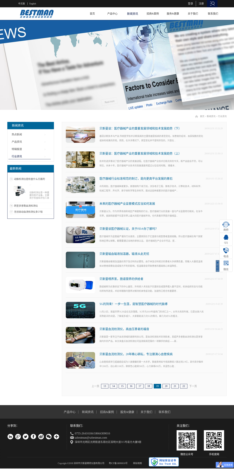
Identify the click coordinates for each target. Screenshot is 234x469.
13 (104, 386)
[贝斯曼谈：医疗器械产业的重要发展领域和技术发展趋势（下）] (80, 127)
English (32, 3)
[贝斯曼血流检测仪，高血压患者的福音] (80, 328)
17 (140, 386)
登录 (190, 3)
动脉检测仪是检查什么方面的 (29, 179)
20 (166, 386)
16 (131, 386)
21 (175, 386)
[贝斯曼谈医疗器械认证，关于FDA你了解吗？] (80, 228)
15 (122, 386)
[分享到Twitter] (26, 437)
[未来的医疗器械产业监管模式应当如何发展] (80, 203)
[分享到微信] (49, 437)
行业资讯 (222, 116)
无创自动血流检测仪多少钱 (28, 211)
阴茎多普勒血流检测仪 (26, 205)
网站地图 (137, 463)
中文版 (21, 3)
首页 (92, 13)
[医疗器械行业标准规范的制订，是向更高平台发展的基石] (80, 178)
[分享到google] (18, 437)
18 (148, 386)
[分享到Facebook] (33, 437)
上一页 (95, 386)
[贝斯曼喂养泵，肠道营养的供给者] (80, 278)
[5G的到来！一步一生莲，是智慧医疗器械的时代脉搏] (80, 303)
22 (183, 386)
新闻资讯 (211, 116)
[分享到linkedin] (10, 437)
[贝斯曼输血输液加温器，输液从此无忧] (80, 253)
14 (113, 386)
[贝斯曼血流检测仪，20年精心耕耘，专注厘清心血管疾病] (80, 353)
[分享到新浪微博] (41, 437)
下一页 (193, 386)
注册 (201, 3)
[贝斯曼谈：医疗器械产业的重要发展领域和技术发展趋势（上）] (80, 153)
